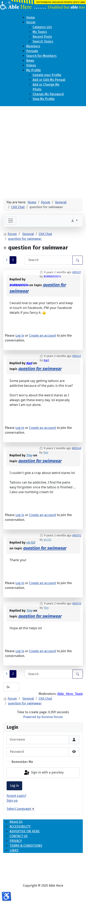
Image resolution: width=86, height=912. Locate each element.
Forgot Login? (16, 796)
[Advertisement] (43, 151)
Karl (46, 360)
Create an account (42, 335)
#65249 (76, 448)
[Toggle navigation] (10, 221)
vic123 (47, 539)
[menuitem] (30, 17)
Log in (14, 785)
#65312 (76, 535)
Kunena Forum (52, 717)
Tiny (45, 452)
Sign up (12, 800)
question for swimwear (39, 368)
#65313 (76, 603)
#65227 (76, 272)
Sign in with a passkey (47, 772)
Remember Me (22, 762)
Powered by (32, 717)
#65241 (76, 356)
